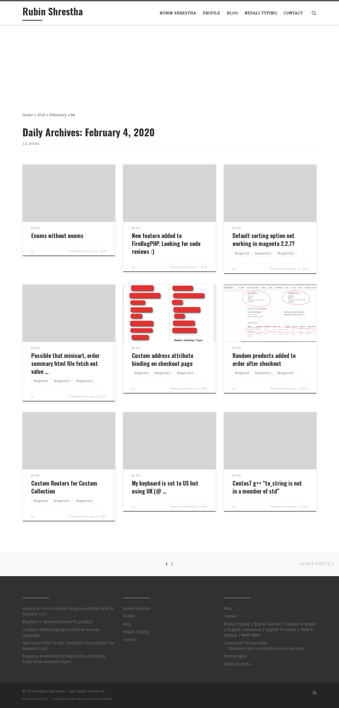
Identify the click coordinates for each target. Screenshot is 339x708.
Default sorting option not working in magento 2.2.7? (264, 239)
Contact (129, 639)
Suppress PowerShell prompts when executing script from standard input (64, 659)
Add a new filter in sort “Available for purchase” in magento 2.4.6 (68, 646)
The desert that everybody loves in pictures (266, 648)
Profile (129, 616)
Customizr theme (98, 699)
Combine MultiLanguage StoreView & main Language (61, 632)
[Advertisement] (169, 65)
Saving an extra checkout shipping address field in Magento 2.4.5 (68, 611)
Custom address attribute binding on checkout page (162, 359)
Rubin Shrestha (136, 608)
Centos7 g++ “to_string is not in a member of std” (267, 487)
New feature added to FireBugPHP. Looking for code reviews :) (166, 243)
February (58, 115)
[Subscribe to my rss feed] (314, 692)
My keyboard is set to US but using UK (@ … (165, 487)
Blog (127, 624)
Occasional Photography (245, 643)
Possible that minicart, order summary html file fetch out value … (65, 363)
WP (46, 699)
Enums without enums (57, 235)
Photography (235, 656)
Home (28, 115)
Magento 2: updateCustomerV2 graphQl (58, 622)
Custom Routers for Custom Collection (64, 487)
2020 (41, 115)
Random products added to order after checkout (264, 359)
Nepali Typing (136, 632)
